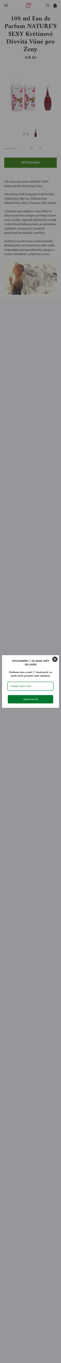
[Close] (55, 659)
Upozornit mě (30, 699)
